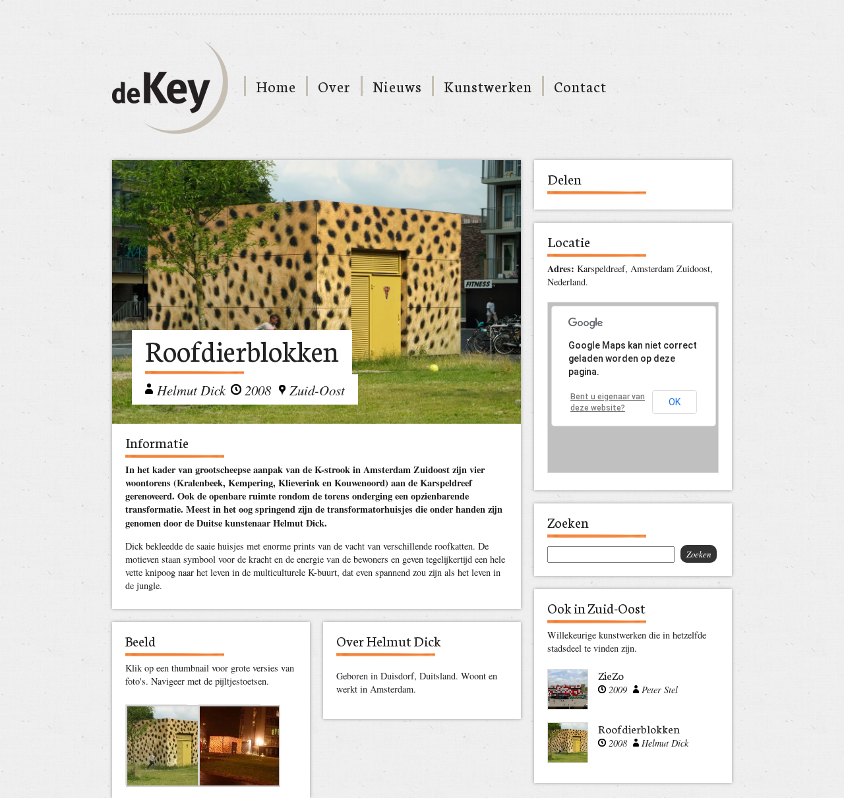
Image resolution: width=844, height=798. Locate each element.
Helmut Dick (191, 390)
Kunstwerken (488, 86)
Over (334, 86)
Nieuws (397, 86)
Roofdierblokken (639, 728)
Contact (580, 86)
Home (276, 86)
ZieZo (611, 675)
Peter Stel (660, 689)
